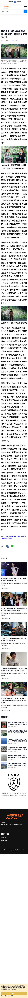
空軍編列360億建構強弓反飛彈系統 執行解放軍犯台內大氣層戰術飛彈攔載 (17, 749)
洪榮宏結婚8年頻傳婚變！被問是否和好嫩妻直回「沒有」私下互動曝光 (14, 669)
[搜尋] (25, 11)
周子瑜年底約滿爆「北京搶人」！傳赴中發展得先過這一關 (13, 579)
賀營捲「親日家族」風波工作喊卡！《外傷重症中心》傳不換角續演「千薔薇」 (13, 700)
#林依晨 (23, 536)
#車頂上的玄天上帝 (10, 536)
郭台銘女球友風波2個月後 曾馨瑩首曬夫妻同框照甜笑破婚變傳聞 (14, 609)
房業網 (11, 2)
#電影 (18, 536)
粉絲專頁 (18, 2)
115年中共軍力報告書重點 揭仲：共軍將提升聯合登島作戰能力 (17, 740)
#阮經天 (10, 538)
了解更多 (14, 990)
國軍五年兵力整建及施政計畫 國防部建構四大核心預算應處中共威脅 (17, 757)
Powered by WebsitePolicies (8, 995)
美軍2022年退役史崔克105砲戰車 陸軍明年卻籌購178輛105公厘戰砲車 (17, 732)
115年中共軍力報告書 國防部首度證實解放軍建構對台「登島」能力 (17, 765)
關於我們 (3, 838)
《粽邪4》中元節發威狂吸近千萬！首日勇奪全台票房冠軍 (14, 639)
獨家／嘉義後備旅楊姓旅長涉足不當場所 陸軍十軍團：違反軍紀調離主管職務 (17, 724)
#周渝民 (4, 538)
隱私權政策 (4, 841)
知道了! (14, 993)
